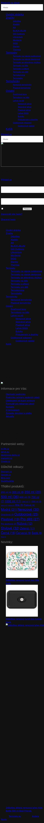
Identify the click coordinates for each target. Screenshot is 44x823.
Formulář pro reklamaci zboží (20, 403)
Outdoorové (26, 514)
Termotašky (18, 78)
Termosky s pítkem (21, 68)
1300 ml (26, 501)
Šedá (37, 533)
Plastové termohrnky (22, 87)
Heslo (4, 196)
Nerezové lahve (25, 103)
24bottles (17, 21)
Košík (9, 128)
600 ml (25, 497)
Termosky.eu (15, 816)
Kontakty (10, 406)
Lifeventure (18, 37)
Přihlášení (27, 209)
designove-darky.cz (10, 454)
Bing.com (5, 477)
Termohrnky (13, 81)
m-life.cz (5, 448)
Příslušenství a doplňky (28, 119)
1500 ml (36, 501)
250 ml (6, 492)
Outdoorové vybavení (22, 122)
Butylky (21, 116)
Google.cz (6, 474)
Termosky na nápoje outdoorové (27, 56)
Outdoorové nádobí (26, 125)
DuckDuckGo (7, 480)
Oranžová (7, 514)
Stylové (10, 527)
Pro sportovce (8, 523)
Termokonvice (19, 75)
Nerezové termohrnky (22, 84)
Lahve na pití (18, 100)
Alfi (14, 27)
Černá (8, 532)
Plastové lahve (24, 110)
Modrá (9, 509)
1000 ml (13, 501)
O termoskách (13, 409)
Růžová (25, 523)
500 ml (10, 496)
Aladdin (16, 24)
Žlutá (3, 537)
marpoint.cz (6, 458)
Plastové (10, 519)
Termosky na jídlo (20, 65)
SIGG (15, 43)
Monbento (17, 40)
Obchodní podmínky (16, 394)
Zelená (27, 528)
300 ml (18, 492)
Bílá (19, 505)
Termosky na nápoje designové (26, 59)
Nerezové (28, 509)
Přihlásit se (6, 134)
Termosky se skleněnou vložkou (27, 62)
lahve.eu (5, 451)
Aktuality (10, 416)
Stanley (16, 46)
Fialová (29, 505)
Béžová (11, 505)
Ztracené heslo (8, 219)
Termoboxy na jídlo (21, 97)
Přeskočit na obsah (10, 2)
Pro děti (29, 518)
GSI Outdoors (19, 33)
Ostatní (10, 90)
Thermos (17, 49)
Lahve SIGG (23, 113)
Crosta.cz (5, 461)
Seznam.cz (6, 471)
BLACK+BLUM (19, 30)
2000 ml (4, 505)
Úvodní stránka (15, 14)
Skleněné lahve (24, 106)
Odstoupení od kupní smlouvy (20, 400)
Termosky (11, 52)
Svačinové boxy (20, 94)
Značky (10, 17)
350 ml (33, 491)
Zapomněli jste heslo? (11, 214)
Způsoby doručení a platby (19, 413)
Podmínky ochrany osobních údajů (23, 397)
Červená (23, 533)
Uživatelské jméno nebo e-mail (16, 184)
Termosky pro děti (20, 71)
